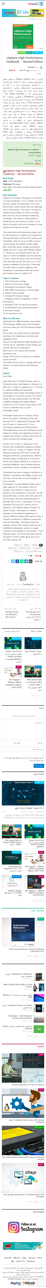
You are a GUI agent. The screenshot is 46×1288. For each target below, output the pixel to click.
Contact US (20, 1261)
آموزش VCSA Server (24, 548)
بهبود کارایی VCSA (18, 551)
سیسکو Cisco (38, 1127)
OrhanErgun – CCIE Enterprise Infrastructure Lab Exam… (20, 1017)
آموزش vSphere (12, 548)
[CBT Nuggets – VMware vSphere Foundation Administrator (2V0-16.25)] (34, 882)
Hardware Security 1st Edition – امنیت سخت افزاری (17, 1006)
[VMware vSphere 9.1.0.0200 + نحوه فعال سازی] (12, 882)
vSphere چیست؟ (37, 548)
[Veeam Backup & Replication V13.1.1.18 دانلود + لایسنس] (12, 858)
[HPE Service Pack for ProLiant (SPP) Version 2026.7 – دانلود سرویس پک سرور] (33, 672)
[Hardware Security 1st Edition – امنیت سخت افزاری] (39, 1008)
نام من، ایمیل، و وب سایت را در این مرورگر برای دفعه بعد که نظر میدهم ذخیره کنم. (24, 759)
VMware (21, 52)
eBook (29, 52)
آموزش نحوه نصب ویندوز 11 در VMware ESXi (17, 996)
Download (38, 52)
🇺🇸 (12, 1261)
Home (40, 1258)
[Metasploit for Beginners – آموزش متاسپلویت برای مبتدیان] (39, 977)
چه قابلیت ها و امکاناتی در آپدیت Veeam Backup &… (17, 1027)
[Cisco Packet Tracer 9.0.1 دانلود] (33, 643)
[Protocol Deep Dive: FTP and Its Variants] (23, 1068)
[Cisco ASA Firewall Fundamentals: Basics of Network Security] (23, 1140)
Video (18, 667)
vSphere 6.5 (17, 545)
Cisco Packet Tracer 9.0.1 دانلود (29, 808)
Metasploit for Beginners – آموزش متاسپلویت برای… (18, 975)
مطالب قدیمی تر (38, 901)
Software (17, 876)
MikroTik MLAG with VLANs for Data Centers (18, 985)
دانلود (37, 160)
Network (32, 1258)
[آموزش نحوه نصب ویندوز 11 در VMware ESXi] (39, 998)
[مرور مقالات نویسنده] (23, 576)
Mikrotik (17, 1258)
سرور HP (38, 667)
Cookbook (34, 545)
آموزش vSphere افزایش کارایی (34, 551)
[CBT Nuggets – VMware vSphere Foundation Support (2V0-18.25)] (13, 672)
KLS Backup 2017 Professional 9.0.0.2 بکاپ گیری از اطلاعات (33, 616)
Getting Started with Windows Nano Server (12, 615)
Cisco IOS (7, 1258)
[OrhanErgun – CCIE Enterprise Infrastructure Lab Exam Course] (39, 1019)
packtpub (26, 545)
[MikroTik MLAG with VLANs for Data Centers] (39, 987)
